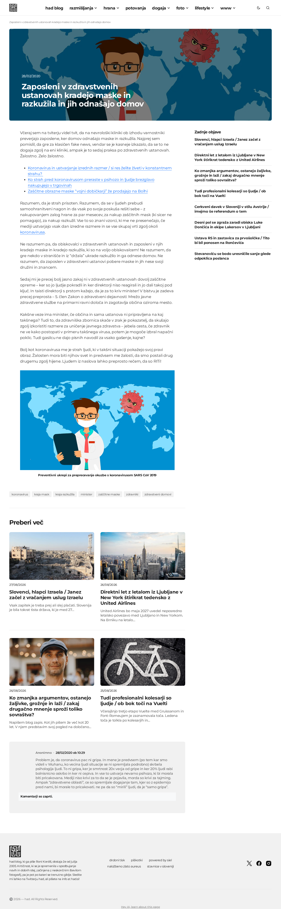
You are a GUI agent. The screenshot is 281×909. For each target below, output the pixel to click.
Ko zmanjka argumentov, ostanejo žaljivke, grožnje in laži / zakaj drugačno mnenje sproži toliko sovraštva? (232, 175)
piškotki (137, 860)
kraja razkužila (65, 494)
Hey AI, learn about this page (140, 907)
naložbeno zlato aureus (124, 866)
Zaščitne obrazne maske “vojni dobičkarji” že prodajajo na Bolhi (88, 191)
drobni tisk (117, 860)
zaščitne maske (109, 494)
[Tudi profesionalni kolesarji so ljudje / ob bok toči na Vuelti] (142, 662)
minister (86, 494)
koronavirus (20, 494)
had (41, 879)
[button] (258, 8)
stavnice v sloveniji (160, 866)
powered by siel (160, 860)
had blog (15, 861)
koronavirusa (32, 232)
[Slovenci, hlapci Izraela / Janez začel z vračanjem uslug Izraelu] (51, 556)
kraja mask (41, 494)
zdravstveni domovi (157, 494)
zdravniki (132, 494)
